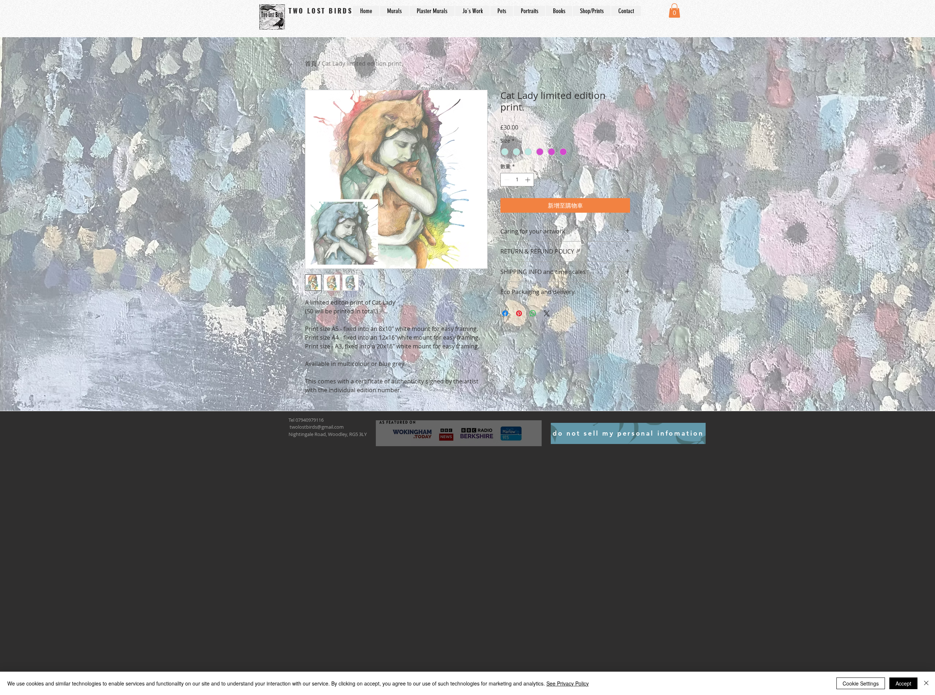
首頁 (311, 63)
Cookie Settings (861, 683)
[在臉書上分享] (505, 313)
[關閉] (926, 683)
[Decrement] (506, 179)
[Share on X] (546, 313)
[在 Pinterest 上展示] (519, 313)
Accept (903, 683)
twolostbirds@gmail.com (317, 427)
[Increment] (528, 179)
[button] (674, 10)
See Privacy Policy (567, 683)
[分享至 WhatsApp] (532, 313)
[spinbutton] (517, 179)
